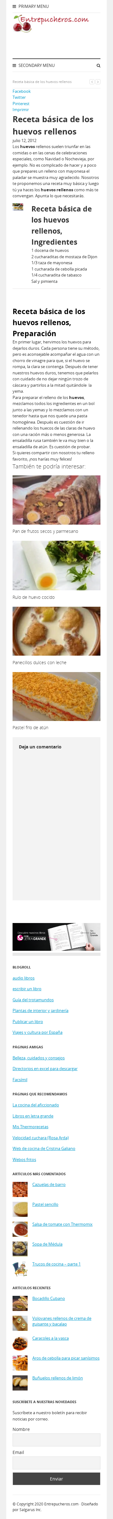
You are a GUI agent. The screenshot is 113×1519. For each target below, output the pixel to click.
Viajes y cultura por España (37, 1032)
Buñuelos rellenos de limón (57, 1378)
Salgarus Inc (30, 1509)
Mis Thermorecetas (30, 1126)
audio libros (24, 978)
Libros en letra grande (33, 1116)
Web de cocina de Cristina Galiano (44, 1148)
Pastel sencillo (45, 1204)
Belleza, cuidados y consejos (39, 1058)
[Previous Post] (91, 81)
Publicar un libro (28, 1021)
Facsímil (20, 1079)
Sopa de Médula (47, 1244)
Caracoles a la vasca (50, 1338)
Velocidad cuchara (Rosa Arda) (41, 1138)
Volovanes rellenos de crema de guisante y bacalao (61, 1321)
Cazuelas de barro (49, 1184)
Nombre (21, 1429)
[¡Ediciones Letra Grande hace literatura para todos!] (56, 949)
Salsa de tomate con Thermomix (62, 1224)
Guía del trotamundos (33, 1000)
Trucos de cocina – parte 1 (56, 1264)
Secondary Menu (36, 65)
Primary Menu (33, 6)
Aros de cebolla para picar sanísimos (66, 1358)
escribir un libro (27, 989)
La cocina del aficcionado (36, 1105)
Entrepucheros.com (61, 1504)
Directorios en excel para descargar (45, 1068)
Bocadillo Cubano (48, 1298)
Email (18, 1452)
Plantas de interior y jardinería (40, 1010)
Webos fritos (24, 1159)
